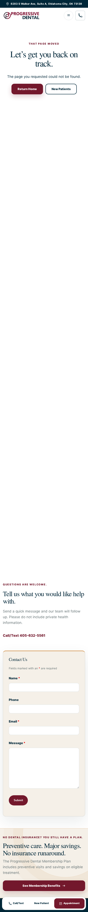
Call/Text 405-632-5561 (24, 635)
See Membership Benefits (41, 885)
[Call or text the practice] (80, 15)
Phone (14, 700)
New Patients (61, 89)
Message (17, 743)
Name (14, 678)
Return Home (27, 89)
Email (14, 721)
